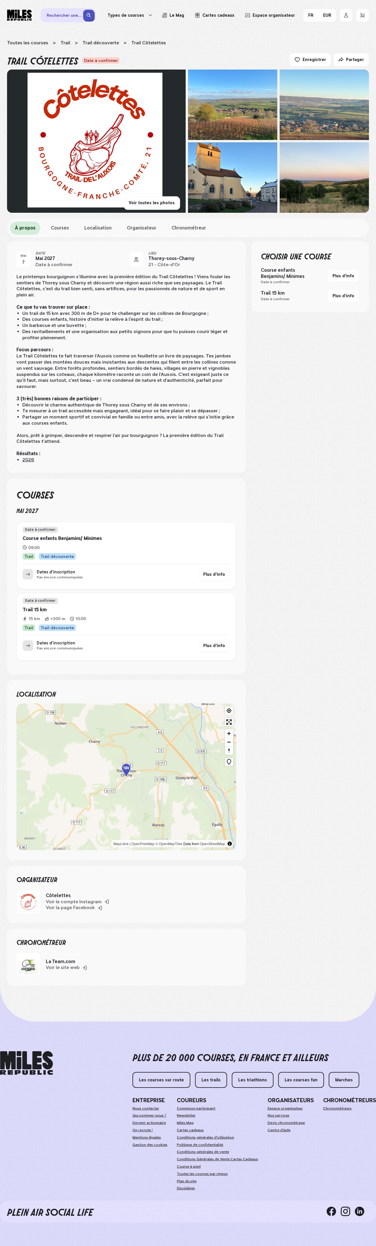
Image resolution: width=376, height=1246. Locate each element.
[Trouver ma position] (229, 710)
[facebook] (334, 1211)
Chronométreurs (337, 1108)
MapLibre (121, 843)
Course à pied (189, 1166)
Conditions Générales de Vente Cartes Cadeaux (217, 1159)
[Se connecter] (346, 15)
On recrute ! (142, 1130)
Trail (65, 42)
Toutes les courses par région (202, 1174)
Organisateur (141, 228)
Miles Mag (185, 1123)
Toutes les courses (27, 42)
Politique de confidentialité (200, 1145)
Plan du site (187, 1181)
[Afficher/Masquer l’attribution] (229, 843)
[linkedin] (362, 1211)
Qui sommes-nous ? (149, 1115)
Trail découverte (101, 42)
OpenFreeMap (143, 843)
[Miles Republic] (19, 15)
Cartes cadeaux (190, 1130)
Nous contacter (145, 1108)
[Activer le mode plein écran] (229, 722)
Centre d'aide (279, 1130)
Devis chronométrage (286, 1123)
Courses (60, 228)
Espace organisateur (285, 1108)
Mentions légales (146, 1137)
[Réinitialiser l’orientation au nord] (229, 750)
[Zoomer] (229, 733)
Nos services (278, 1115)
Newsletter (186, 1115)
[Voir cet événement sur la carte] (136, 259)
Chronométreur (189, 228)
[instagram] (348, 1211)
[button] (126, 776)
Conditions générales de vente (203, 1152)
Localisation (98, 228)
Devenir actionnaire (149, 1123)
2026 (28, 459)
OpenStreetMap (212, 843)
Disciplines (186, 1188)
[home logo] (26, 1063)
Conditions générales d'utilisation (205, 1137)
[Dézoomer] (229, 742)
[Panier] (362, 15)
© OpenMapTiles (168, 843)
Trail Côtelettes (148, 42)
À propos (25, 228)
